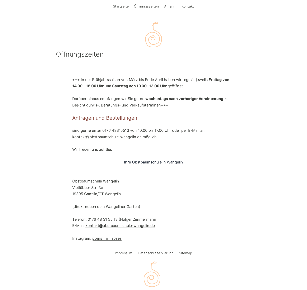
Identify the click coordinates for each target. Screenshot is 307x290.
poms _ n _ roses (107, 238)
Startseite (121, 6)
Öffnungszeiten (146, 6)
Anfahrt (170, 6)
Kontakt (187, 6)
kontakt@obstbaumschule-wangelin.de (120, 225)
